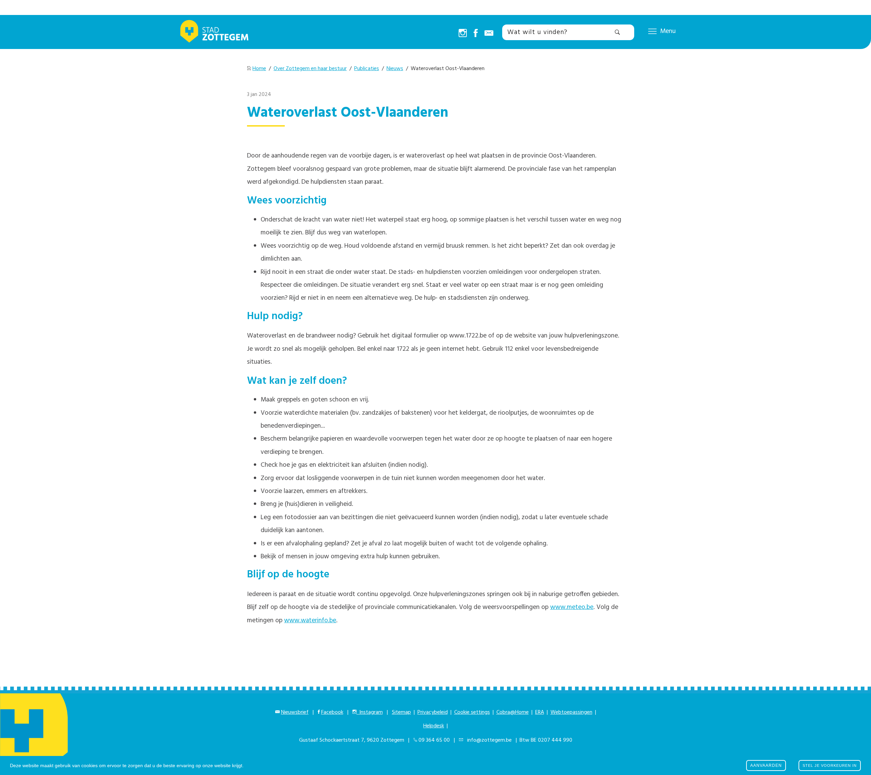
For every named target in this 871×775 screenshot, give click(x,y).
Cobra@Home (512, 712)
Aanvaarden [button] (766, 765)
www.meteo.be (571, 607)
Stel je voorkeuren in (830, 765)
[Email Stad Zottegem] (489, 33)
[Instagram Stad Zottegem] (463, 33)
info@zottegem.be (488, 740)
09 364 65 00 (434, 740)
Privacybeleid (432, 712)
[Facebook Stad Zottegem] (475, 33)
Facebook (332, 712)
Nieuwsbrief (295, 712)
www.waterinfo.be (310, 620)
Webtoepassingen (571, 712)
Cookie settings (472, 712)
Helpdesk (433, 726)
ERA (539, 712)
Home (259, 68)
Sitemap (401, 712)
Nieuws (395, 68)
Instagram (370, 712)
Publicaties (366, 68)
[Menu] (652, 31)
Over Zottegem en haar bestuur (310, 68)
